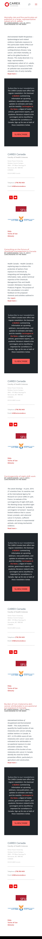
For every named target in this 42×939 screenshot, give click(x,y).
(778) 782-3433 (20, 183)
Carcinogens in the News (15, 24)
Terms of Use (12, 234)
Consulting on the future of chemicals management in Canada (20, 250)
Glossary (11, 236)
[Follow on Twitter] (11, 197)
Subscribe (21, 134)
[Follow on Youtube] (15, 197)
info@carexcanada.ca (19, 186)
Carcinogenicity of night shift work (20, 476)
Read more (12, 74)
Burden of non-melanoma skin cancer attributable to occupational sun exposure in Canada (20, 706)
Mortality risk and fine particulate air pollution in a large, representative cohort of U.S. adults (20, 19)
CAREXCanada (12, 23)
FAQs (9, 231)
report (13, 298)
